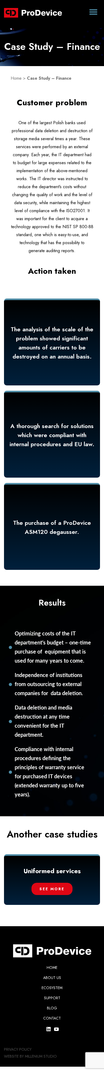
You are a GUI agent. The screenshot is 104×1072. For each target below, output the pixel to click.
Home (16, 78)
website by (14, 1056)
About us (52, 977)
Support (52, 998)
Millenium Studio (41, 1056)
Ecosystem (52, 987)
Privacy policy (17, 1049)
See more (65, 889)
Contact (52, 1018)
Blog (52, 1008)
